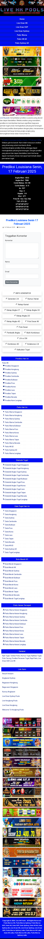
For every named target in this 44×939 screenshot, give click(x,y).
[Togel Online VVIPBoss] (22, 51)
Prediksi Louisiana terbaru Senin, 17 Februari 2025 (21, 140)
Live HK (12, 661)
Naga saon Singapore (10, 687)
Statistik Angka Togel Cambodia (17, 475)
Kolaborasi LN (33, 344)
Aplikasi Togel (36, 656)
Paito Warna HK (9, 923)
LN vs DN (23, 338)
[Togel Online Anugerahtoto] (22, 862)
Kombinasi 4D (13, 344)
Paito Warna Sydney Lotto (15, 930)
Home (22, 19)
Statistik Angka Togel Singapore (17, 465)
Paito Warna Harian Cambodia (16, 620)
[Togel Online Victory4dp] (22, 742)
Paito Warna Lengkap (13, 453)
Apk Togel (6, 656)
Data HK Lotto (9, 933)
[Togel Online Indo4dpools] (22, 822)
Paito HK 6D (22, 39)
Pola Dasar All (33, 321)
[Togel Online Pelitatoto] (22, 101)
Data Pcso (9, 528)
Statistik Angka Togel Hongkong (17, 468)
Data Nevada (10, 542)
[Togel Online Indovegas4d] (22, 912)
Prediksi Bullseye (11, 380)
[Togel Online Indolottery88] (22, 872)
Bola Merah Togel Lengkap (15, 598)
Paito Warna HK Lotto (33, 930)
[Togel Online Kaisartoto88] (22, 812)
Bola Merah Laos (11, 588)
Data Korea (9, 532)
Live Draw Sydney (22, 31)
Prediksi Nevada (11, 397)
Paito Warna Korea (12, 433)
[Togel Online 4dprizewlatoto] (22, 802)
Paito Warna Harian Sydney (15, 617)
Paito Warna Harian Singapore (16, 610)
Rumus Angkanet (8, 692)
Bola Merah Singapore (13, 564)
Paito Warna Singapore (13, 412)
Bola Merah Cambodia (13, 574)
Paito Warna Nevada (12, 443)
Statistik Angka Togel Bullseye (16, 479)
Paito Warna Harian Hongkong (16, 613)
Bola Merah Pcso (11, 581)
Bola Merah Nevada (12, 595)
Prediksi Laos (10, 390)
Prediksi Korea (10, 387)
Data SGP (15, 925)
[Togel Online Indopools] (22, 892)
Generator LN (13, 299)
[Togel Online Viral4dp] (22, 111)
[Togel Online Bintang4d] (22, 782)
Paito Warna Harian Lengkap (15, 644)
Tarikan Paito (15, 656)
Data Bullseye (10, 525)
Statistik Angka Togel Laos (15, 489)
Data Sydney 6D (11, 549)
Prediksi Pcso (10, 383)
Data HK (9, 925)
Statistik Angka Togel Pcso (15, 482)
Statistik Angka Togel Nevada (16, 496)
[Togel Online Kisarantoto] (22, 91)
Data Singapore (11, 511)
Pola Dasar (23, 327)
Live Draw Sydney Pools (11, 696)
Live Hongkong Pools (9, 701)
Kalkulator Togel (23, 350)
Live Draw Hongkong (9, 705)
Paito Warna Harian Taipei (14, 638)
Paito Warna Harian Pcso (14, 627)
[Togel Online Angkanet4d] (22, 882)
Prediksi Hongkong (12, 369)
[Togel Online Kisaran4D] (22, 81)
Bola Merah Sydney (12, 571)
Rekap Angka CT (13, 310)
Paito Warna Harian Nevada (15, 641)
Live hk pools (4, 118)
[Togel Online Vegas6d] (22, 762)
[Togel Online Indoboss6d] (22, 732)
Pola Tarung (6, 658)
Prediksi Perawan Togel (20, 658)
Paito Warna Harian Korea (14, 631)
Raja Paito (33, 658)
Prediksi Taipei (10, 393)
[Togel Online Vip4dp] (22, 842)
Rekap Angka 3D (33, 310)
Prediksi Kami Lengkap (13, 400)
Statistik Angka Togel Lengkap (16, 499)
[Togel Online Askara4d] (22, 772)
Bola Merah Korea (11, 585)
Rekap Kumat (23, 304)
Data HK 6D (9, 545)
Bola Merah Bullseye (12, 578)
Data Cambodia (11, 521)
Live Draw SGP (22, 27)
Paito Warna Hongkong (13, 415)
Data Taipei (9, 539)
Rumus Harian (33, 299)
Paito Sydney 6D (22, 43)
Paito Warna (22, 35)
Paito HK (5, 363)
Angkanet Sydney (8, 678)
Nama (7, 262)
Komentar (22, 227)
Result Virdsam (7, 674)
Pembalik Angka (13, 333)
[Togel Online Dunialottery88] (22, 852)
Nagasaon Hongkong (10, 683)
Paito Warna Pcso (11, 429)
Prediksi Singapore (12, 366)
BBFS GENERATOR (23, 293)
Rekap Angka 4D (13, 321)
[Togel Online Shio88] (22, 902)
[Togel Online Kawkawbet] (22, 752)
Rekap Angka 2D (23, 316)
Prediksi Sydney (11, 373)
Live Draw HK (22, 23)
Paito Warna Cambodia (13, 422)
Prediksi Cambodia (12, 376)
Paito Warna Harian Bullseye (15, 624)
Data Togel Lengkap (12, 552)
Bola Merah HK (10, 567)
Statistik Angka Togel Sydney (16, 472)
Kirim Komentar (12, 282)
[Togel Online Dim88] (22, 61)
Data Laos (8, 535)
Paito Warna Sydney (12, 419)
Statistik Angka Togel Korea (15, 486)
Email (7, 272)
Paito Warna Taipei (12, 440)
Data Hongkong (10, 514)
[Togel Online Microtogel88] (22, 722)
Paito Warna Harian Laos (14, 634)
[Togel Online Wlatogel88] (22, 792)
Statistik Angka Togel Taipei (15, 492)
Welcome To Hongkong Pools (13, 710)
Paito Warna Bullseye (13, 426)
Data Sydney (9, 518)
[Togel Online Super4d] (22, 71)
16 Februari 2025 (9, 227)
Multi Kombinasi (33, 333)
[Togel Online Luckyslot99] (22, 832)
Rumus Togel (26, 656)
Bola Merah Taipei (11, 592)
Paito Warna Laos (11, 436)
